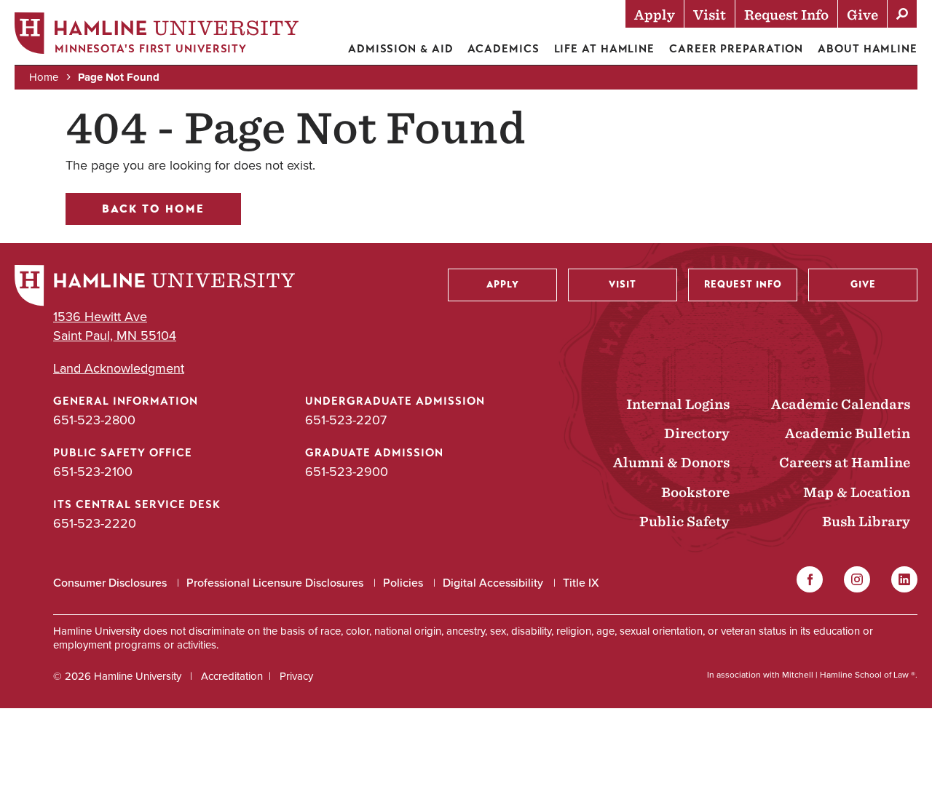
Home (43, 77)
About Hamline (867, 48)
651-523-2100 (93, 471)
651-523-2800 (94, 420)
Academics (503, 48)
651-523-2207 (346, 420)
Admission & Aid (401, 48)
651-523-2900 (346, 471)
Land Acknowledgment (118, 369)
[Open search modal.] (902, 14)
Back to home (153, 208)
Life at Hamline (604, 48)
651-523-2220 (94, 523)
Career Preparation (736, 48)
